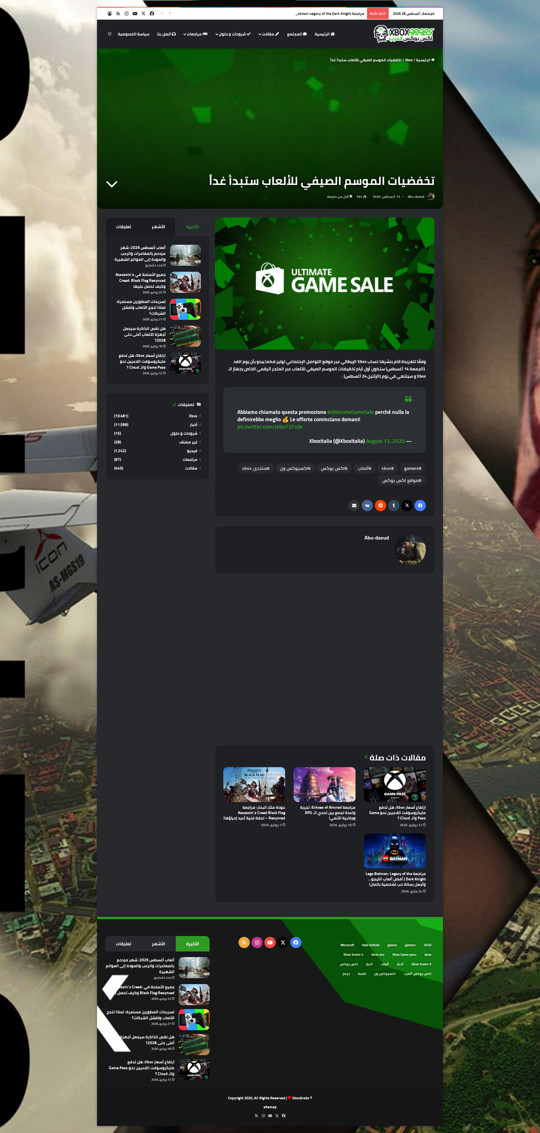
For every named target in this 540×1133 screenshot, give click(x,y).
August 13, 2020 (385, 441)
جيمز (346, 973)
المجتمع (295, 34)
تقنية (362, 973)
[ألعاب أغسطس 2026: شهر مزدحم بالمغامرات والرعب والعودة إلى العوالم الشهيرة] (185, 255)
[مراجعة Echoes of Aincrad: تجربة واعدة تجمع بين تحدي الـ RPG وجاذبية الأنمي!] (325, 784)
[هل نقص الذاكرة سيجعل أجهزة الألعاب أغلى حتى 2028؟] (185, 336)
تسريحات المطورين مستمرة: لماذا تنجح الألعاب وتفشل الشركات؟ (141, 307)
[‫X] (407, 505)
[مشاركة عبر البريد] (354, 505)
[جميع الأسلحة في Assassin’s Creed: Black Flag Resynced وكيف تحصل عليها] (185, 282)
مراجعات (194, 34)
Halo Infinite (371, 945)
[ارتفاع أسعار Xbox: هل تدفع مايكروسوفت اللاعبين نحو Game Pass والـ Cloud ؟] (395, 784)
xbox (386, 468)
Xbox (409, 59)
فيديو (192, 451)
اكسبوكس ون (294, 468)
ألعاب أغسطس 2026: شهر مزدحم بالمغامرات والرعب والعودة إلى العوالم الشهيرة (140, 253)
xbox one (377, 954)
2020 (427, 945)
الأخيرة (192, 227)
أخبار (193, 425)
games (392, 945)
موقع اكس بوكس (400, 480)
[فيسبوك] (420, 505)
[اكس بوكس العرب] (404, 34)
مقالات (268, 34)
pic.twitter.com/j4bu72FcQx (269, 427)
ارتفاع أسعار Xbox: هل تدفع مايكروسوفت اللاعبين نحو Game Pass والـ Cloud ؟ (397, 813)
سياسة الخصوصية (133, 34)
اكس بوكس (333, 468)
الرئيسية (322, 34)
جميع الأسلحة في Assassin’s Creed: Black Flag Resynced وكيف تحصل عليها (141, 280)
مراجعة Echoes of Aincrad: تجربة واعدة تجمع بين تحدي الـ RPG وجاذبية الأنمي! (328, 813)
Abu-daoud (416, 196)
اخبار (369, 964)
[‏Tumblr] (393, 505)
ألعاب (363, 468)
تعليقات (123, 227)
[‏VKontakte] (367, 505)
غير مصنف (188, 442)
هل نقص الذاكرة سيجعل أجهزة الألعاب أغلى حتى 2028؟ (144, 334)
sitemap (270, 1106)
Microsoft (347, 945)
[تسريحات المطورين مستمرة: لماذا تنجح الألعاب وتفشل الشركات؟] (185, 309)
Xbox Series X (421, 964)
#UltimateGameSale (350, 412)
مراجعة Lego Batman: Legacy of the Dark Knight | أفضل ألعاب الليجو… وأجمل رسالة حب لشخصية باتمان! (280, 13)
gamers (411, 468)
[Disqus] (325, 658)
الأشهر (158, 227)
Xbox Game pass (404, 954)
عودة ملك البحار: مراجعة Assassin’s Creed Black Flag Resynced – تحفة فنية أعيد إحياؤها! (254, 813)
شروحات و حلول (233, 34)
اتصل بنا (164, 34)
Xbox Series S (353, 954)
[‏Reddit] (380, 505)
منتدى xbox (254, 468)
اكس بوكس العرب (417, 973)
